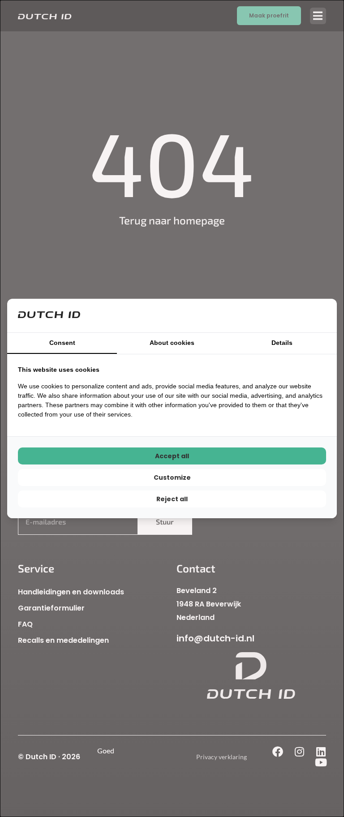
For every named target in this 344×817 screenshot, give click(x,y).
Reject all (172, 498)
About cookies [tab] (172, 342)
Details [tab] (281, 342)
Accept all (172, 456)
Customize (172, 477)
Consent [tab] (62, 342)
